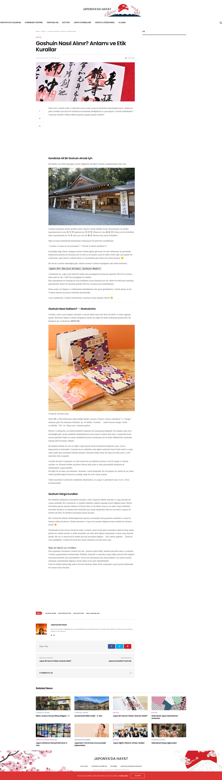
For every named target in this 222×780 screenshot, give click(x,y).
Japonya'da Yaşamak (82, 739)
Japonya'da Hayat (42, 58)
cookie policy (123, 776)
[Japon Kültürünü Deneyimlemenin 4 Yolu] (53, 730)
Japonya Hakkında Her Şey (131, 766)
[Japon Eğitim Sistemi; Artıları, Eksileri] (130, 730)
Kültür (66, 22)
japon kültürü (78, 613)
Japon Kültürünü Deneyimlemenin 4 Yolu (51, 744)
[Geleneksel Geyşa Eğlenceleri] (168, 730)
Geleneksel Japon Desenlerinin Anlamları (164, 717)
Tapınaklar (52, 22)
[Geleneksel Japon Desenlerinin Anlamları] (168, 703)
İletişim (113, 766)
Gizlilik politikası (99, 766)
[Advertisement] (91, 136)
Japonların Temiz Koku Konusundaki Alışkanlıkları (90, 744)
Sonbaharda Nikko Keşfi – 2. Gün (88, 716)
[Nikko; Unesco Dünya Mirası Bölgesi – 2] (53, 703)
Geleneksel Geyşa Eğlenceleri (164, 743)
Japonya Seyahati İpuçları (46, 739)
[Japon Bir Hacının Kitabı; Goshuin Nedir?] (130, 703)
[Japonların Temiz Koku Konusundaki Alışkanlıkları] (91, 730)
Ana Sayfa (84, 766)
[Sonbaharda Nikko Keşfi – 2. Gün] (91, 703)
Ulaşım (122, 22)
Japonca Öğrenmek (105, 22)
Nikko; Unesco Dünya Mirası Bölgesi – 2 (52, 716)
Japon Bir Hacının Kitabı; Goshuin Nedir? (55, 661)
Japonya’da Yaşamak (10, 22)
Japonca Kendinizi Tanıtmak (120, 661)
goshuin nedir (50, 613)
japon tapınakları (92, 613)
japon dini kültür (64, 613)
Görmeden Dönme (34, 22)
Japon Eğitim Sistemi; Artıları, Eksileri (128, 743)
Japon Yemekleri (82, 22)
